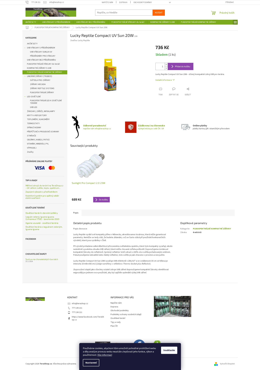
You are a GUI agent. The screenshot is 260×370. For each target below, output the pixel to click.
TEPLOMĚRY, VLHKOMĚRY (38, 119)
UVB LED (33, 107)
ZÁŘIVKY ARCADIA (38, 84)
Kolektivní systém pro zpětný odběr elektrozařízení (42, 196)
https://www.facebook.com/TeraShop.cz (88, 318)
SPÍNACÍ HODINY (34, 127)
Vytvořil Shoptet (227, 363)
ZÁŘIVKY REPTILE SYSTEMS (42, 88)
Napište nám (107, 2)
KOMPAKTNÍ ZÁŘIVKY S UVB (39, 68)
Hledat (158, 12)
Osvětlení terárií (117, 318)
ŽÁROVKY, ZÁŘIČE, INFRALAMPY (41, 111)
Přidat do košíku (182, 66)
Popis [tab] (75, 212)
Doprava (123, 2)
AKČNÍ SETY (32, 43)
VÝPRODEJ (31, 147)
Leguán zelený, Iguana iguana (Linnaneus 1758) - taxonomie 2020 (42, 218)
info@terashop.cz (80, 303)
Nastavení (91, 362)
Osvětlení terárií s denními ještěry (41, 213)
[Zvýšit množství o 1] (166, 64)
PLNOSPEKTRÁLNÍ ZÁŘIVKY (42, 92)
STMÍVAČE (31, 135)
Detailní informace (163, 80)
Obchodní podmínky (142, 2)
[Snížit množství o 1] (166, 68)
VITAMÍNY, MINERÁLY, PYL (38, 143)
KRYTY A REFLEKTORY (37, 115)
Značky (30, 152)
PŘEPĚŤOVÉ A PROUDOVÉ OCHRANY (43, 131)
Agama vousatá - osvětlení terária (41, 223)
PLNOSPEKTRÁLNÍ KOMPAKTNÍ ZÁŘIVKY (44, 72)
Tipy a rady (115, 322)
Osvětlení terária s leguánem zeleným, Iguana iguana (43, 228)
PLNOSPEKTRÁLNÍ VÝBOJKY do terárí (43, 64)
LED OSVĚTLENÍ (34, 96)
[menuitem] (30, 22)
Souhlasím (169, 350)
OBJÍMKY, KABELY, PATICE (38, 139)
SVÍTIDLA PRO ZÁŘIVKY (40, 80)
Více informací (104, 355)
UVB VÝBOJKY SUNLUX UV (41, 51)
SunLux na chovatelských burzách (41, 259)
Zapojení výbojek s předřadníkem (41, 192)
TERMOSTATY (33, 123)
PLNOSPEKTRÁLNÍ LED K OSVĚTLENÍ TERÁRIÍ (46, 102)
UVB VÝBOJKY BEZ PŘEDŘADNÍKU (41, 59)
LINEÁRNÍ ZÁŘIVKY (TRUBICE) (39, 76)
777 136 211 (77, 307)
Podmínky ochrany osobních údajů (125, 314)
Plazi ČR (114, 326)
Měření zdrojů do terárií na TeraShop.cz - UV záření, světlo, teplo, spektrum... (44, 186)
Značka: (80, 40)
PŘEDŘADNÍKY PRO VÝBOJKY (42, 55)
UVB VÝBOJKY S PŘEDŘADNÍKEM (41, 47)
